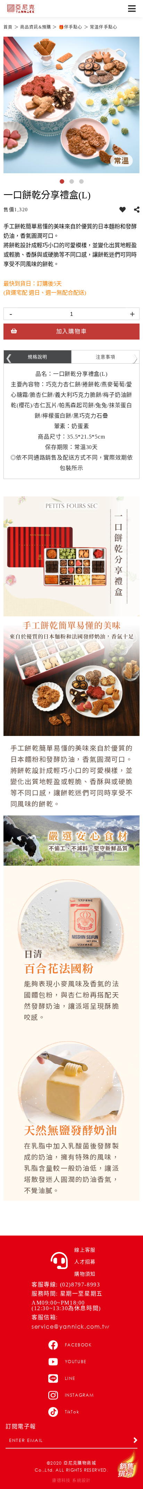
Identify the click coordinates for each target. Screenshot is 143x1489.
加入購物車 (71, 331)
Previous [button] (8, 356)
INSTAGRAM (79, 1395)
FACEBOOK (78, 1345)
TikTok (72, 1412)
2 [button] (72, 182)
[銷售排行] (128, 1464)
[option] (71, 105)
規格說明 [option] (37, 356)
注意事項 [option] (105, 356)
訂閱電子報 (21, 1426)
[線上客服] (59, 1260)
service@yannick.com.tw (70, 1326)
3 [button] (82, 182)
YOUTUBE (76, 1362)
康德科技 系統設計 (71, 1480)
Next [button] (134, 356)
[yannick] (20, 9)
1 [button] (63, 182)
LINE (70, 1378)
